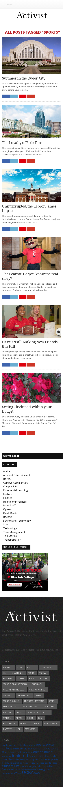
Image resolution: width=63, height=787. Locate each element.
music (28, 760)
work (31, 673)
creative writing (37, 689)
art (5, 673)
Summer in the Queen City (23, 78)
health (4, 760)
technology (23, 695)
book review (9, 723)
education (49, 706)
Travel (19, 712)
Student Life (17, 673)
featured (7, 667)
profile (42, 673)
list (18, 729)
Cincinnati (37, 684)
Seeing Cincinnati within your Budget (27, 409)
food (32, 678)
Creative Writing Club (13, 689)
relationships (10, 706)
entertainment (47, 667)
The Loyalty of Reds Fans (22, 143)
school (35, 723)
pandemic (7, 678)
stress (30, 718)
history (43, 678)
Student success (11, 701)
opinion (7, 718)
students (7, 695)
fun (40, 718)
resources (30, 729)
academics (33, 712)
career (38, 695)
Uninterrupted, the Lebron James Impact (29, 208)
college (31, 667)
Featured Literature (34, 701)
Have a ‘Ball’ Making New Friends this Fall (29, 344)
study (45, 712)
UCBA (19, 667)
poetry (20, 678)
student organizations (15, 684)
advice (19, 718)
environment (6, 756)
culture (7, 712)
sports (52, 701)
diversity (7, 729)
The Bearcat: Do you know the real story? (30, 276)
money (23, 723)
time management (30, 706)
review (35, 763)
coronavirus (50, 723)
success (29, 770)
